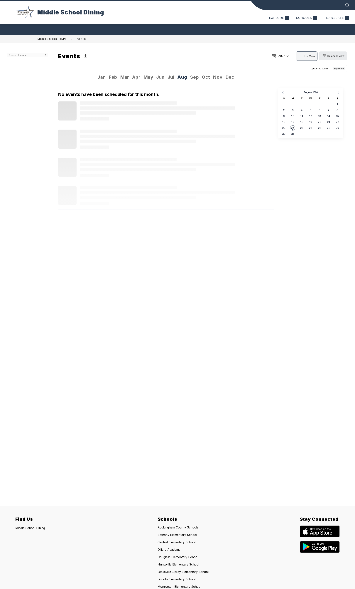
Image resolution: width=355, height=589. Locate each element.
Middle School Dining (52, 39)
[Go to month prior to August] (282, 92)
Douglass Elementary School (178, 557)
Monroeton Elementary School (179, 586)
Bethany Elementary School (177, 535)
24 (292, 127)
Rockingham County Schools (178, 527)
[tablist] (131, 77)
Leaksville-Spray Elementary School (183, 572)
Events (81, 39)
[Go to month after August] (338, 92)
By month (339, 68)
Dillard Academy (169, 549)
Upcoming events (319, 68)
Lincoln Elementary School (176, 579)
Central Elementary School (176, 542)
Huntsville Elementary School (178, 564)
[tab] (101, 77)
